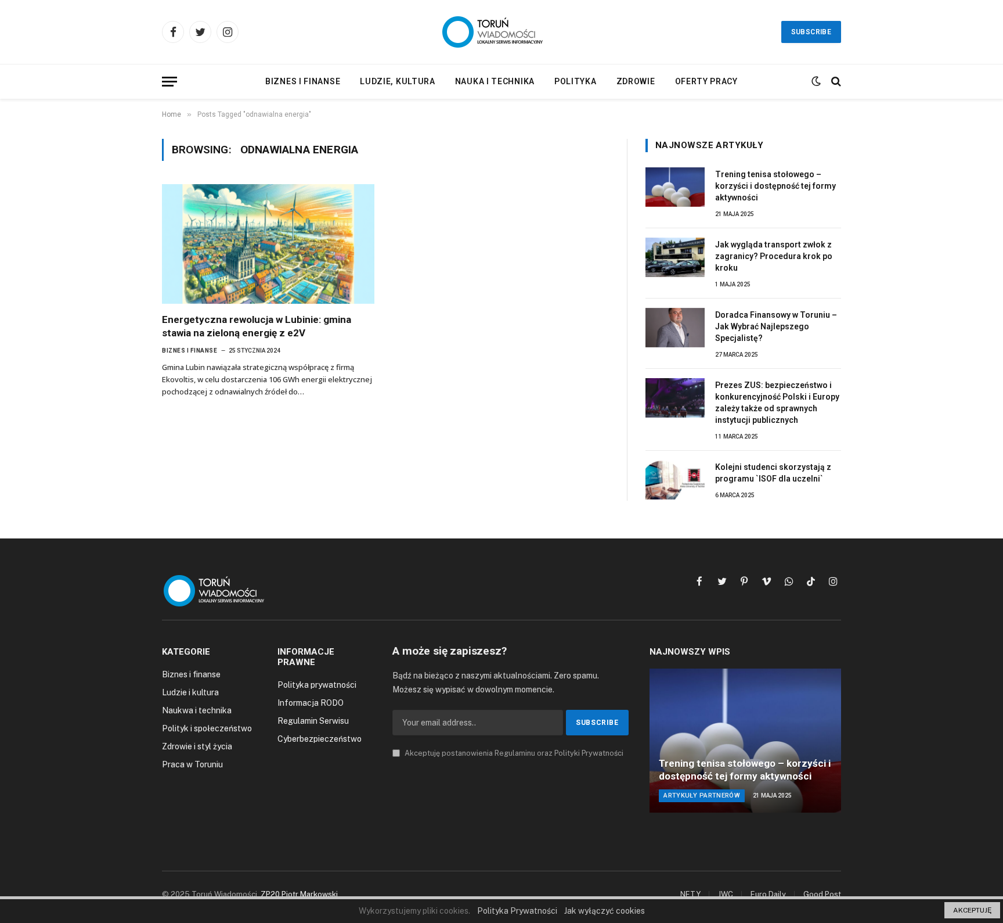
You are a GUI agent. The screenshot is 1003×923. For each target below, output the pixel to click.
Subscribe (811, 32)
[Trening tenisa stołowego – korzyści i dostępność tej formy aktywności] (675, 187)
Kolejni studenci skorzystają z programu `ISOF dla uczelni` (773, 472)
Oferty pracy (706, 81)
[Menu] (169, 82)
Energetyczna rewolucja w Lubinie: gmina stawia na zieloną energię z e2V (256, 326)
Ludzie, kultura (397, 81)
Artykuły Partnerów (701, 795)
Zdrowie (635, 81)
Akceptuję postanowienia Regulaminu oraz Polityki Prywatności (513, 753)
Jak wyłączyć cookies (604, 910)
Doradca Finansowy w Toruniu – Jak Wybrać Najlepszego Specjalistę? (776, 326)
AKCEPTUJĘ (972, 910)
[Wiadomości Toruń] (501, 32)
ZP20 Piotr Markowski (299, 894)
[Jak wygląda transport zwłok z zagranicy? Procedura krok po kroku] (675, 257)
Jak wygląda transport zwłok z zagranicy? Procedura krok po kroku (773, 256)
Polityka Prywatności (517, 910)
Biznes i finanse (302, 81)
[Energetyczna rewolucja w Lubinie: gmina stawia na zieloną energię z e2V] (268, 244)
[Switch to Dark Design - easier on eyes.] (816, 81)
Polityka (575, 81)
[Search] (835, 82)
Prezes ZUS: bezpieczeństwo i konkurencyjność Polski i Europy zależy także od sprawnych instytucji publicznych (777, 402)
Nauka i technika (495, 81)
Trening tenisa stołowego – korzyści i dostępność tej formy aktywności (775, 186)
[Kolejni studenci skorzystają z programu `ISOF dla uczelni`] (675, 480)
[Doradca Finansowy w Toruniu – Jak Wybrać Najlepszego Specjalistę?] (675, 327)
